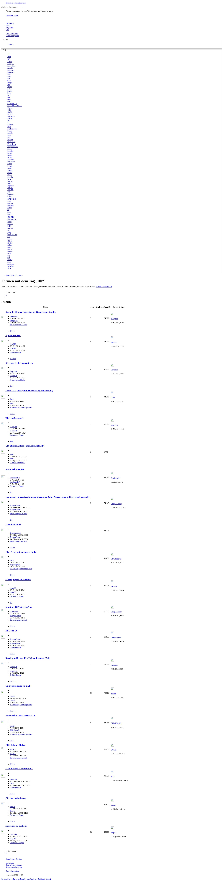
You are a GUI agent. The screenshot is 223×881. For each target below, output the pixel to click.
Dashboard (10, 23)
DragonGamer (15, 505)
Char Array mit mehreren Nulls (20, 552)
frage (9, 212)
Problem (11, 144)
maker (9, 239)
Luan (12, 399)
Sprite (9, 170)
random (10, 251)
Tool (11, 741)
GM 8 (12, 331)
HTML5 (10, 114)
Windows (10, 194)
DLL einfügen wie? (14, 418)
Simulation (11, 162)
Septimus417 (15, 478)
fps (8, 210)
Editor (9, 89)
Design (9, 83)
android (11, 198)
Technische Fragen (17, 435)
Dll (8, 85)
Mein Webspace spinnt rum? (19, 768)
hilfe (9, 226)
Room (9, 149)
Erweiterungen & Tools (18, 325)
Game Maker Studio (14, 106)
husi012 (13, 344)
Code (9, 80)
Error (9, 93)
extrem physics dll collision (18, 579)
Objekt (10, 133)
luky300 (13, 838)
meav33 (13, 588)
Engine (9, 91)
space (9, 262)
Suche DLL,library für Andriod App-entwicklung (29, 390)
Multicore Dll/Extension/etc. (18, 607)
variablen (10, 266)
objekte (9, 243)
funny (9, 214)
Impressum (10, 863)
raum (9, 253)
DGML (13, 749)
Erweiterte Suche (12, 15)
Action (9, 62)
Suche (9, 179)
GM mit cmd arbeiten (15, 798)
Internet (10, 118)
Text (9, 183)
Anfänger (10, 64)
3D (8, 59)
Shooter (10, 159)
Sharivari (13, 834)
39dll (9, 57)
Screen (9, 153)
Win (11, 441)
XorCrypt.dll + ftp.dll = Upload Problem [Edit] (27, 658)
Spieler (9, 168)
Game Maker (12, 104)
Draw (9, 87)
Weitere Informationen (104, 287)
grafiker (10, 224)
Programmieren (12, 147)
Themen (10, 44)
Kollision (10, 125)
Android (13, 359)
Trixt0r (12, 696)
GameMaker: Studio (17, 380)
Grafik (9, 112)
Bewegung (10, 72)
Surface (10, 181)
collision (10, 206)
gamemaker (11, 220)
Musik (9, 131)
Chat (7, 30)
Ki (8, 122)
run (8, 258)
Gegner (9, 108)
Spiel (9, 166)
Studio (10, 177)
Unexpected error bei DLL (18, 686)
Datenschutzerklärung (14, 865)
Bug (8, 78)
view (9, 268)
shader (9, 260)
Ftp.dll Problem (13, 335)
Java (8, 120)
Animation (11, 66)
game (10, 216)
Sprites (9, 173)
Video (9, 192)
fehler (9, 208)
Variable (10, 190)
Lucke (12, 807)
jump (9, 233)
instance (10, 228)
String (9, 175)
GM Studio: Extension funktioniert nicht (24, 446)
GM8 (9, 99)
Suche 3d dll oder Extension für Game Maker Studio (30, 312)
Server (9, 157)
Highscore (11, 116)
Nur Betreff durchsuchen (17, 11)
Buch (9, 76)
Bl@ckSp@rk (15, 565)
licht (8, 237)
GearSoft (13, 427)
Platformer (11, 142)
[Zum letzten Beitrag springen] (112, 315)
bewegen (10, 203)
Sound (9, 164)
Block (9, 74)
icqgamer (13, 372)
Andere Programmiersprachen (21, 407)
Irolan (12, 454)
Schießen (10, 151)
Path (8, 138)
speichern (10, 264)
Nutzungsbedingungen (14, 867)
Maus (9, 127)
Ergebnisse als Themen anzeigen (41, 11)
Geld (9, 110)
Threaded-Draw (13, 524)
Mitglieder (9, 28)
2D (8, 54)
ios (8, 230)
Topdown (10, 186)
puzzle (9, 249)
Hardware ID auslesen (16, 826)
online (9, 245)
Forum (8, 25)
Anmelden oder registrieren (16, 3)
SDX (12, 560)
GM (8, 97)
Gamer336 (14, 612)
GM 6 (12, 821)
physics (9, 247)
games (9, 222)
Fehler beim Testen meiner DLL (20, 715)
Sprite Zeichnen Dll (14, 469)
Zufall (9, 196)
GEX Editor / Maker (15, 745)
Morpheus (14, 316)
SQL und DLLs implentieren (19, 363)
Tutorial (10, 188)
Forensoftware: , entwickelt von (26, 879)
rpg (8, 256)
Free (8, 95)
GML (9, 101)
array (9, 201)
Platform (10, 140)
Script (9, 155)
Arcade (10, 68)
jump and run (12, 235)
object (9, 241)
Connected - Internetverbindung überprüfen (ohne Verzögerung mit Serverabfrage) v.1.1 (47, 497)
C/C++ (12, 548)
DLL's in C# (11, 630)
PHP (9, 135)
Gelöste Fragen (15, 352)
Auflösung (10, 70)
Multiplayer (12, 129)
